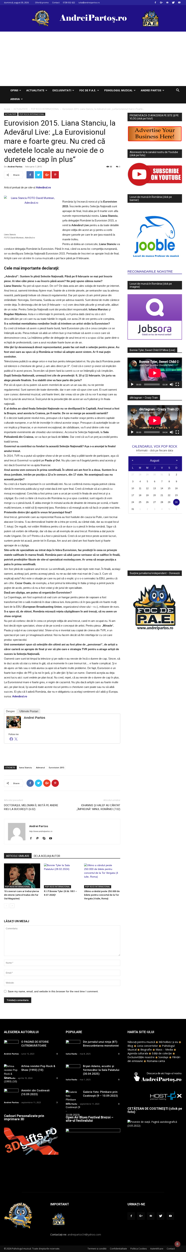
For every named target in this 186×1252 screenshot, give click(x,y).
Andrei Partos (15, 166)
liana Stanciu (25, 767)
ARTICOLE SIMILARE (17, 856)
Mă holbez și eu (168, 1042)
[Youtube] (179, 2)
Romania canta (156, 1061)
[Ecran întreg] (177, 384)
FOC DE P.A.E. (87, 90)
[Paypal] (39, 838)
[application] (155, 373)
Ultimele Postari (28, 711)
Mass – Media (164, 1049)
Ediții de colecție (162, 1053)
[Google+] (161, 2)
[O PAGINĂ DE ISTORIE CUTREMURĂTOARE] (11, 1045)
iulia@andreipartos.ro (89, 2)
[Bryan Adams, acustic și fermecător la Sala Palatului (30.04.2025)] (73, 1069)
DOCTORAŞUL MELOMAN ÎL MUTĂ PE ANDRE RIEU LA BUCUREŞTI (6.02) (31, 807)
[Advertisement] (93, 58)
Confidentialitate (118, 1248)
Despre (10, 711)
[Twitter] (173, 2)
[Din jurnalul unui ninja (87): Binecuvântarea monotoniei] (73, 1045)
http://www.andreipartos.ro (40, 831)
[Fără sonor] (171, 384)
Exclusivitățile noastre (141, 1057)
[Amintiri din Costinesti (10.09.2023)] (11, 1094)
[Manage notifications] (177, 1244)
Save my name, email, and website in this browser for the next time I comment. (53, 991)
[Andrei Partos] (13, 722)
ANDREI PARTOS (151, 90)
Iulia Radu (9, 1078)
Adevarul (40, 767)
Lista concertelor (147, 1045)
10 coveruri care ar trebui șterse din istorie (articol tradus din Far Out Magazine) (21, 895)
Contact (56, 2)
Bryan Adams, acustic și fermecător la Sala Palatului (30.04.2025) (101, 1070)
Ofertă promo (42, 2)
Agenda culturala (138, 1053)
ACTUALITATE (35, 90)
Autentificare (156, 1248)
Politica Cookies (138, 1248)
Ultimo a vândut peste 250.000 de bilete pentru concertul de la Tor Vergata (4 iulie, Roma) (102, 895)
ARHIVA (15, 99)
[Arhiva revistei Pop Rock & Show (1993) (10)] (11, 1073)
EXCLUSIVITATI (61, 90)
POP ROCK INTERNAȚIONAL (45, 109)
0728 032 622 (69, 2)
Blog (130, 1045)
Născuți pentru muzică (141, 1042)
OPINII (14, 90)
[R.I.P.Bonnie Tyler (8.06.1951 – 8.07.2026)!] (62, 875)
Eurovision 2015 (56, 767)
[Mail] (167, 2)
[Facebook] (155, 2)
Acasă (7, 109)
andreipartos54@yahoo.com (84, 1234)
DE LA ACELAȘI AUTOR (47, 856)
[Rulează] (132, 384)
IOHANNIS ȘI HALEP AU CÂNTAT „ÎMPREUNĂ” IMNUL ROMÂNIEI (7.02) (98, 807)
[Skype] (45, 838)
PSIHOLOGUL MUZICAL (118, 90)
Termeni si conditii (97, 1248)
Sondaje (163, 1057)
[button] (177, 90)
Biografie (146, 1049)
